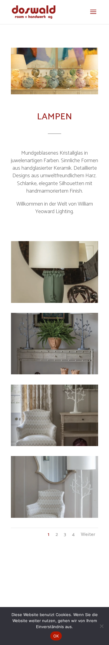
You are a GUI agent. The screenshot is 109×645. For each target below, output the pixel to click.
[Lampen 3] (54, 445)
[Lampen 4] (54, 516)
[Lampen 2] (54, 373)
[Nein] (101, 626)
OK (56, 636)
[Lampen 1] (54, 301)
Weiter (88, 534)
